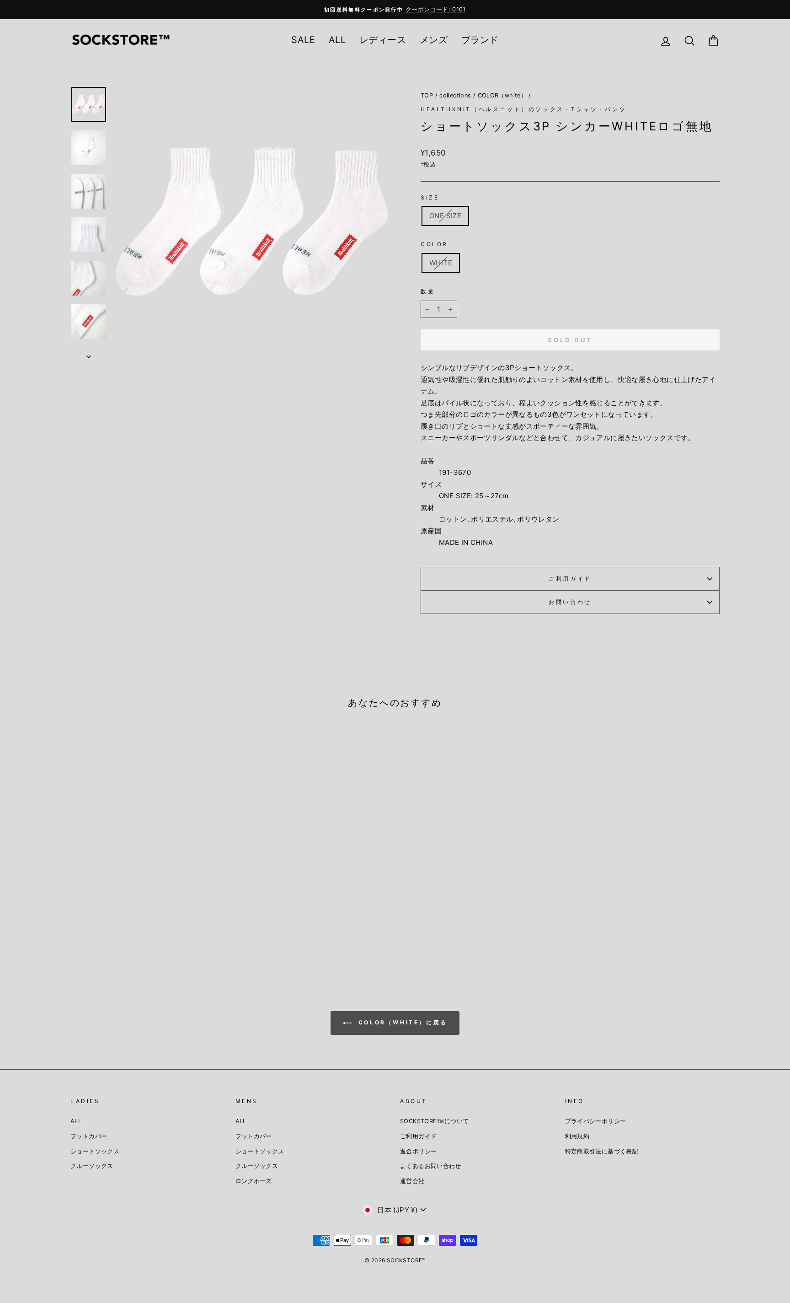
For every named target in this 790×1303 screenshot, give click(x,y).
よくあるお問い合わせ (430, 1166)
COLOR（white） (502, 95)
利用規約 (577, 1136)
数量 (428, 291)
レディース (382, 39)
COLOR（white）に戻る (401, 1022)
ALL (337, 39)
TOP (427, 95)
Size (430, 197)
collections (455, 95)
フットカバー (88, 1136)
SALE (303, 39)
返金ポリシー (418, 1151)
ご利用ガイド (570, 578)
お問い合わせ (570, 601)
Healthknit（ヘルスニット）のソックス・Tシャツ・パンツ (523, 109)
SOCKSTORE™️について (434, 1121)
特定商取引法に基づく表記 (602, 1151)
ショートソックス (94, 1151)
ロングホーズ (253, 1181)
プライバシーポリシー (595, 1121)
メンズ (434, 39)
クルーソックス (91, 1166)
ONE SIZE (445, 215)
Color (434, 244)
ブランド (480, 39)
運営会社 (412, 1181)
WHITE (440, 262)
